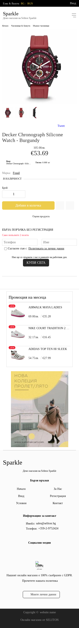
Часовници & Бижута (20, 26)
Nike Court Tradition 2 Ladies (49, 328)
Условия (21, 503)
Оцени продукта (41, 216)
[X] (42, 551)
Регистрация (58, 496)
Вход (73, 3)
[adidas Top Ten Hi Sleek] (18, 361)
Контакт (58, 503)
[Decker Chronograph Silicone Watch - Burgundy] (39, 103)
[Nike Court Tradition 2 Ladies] (18, 340)
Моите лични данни (43, 594)
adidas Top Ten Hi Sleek (47, 349)
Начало (5, 26)
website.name (48, 612)
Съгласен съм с (36, 248)
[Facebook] (35, 552)
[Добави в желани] (60, 205)
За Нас (58, 488)
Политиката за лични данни (46, 248)
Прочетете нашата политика (40, 580)
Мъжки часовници (41, 26)
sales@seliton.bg (46, 523)
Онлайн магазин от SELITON (39, 619)
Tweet (61, 125)
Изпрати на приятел (70, 205)
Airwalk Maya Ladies (45, 307)
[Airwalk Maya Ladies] (18, 319)
